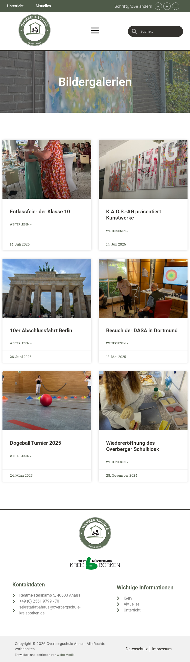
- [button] (158, 6)
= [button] (175, 6)
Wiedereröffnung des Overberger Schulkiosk (132, 446)
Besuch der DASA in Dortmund (142, 330)
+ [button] (166, 6)
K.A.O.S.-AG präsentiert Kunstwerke (133, 215)
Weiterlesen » (21, 224)
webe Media (65, 655)
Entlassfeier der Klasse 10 (40, 212)
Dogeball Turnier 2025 (35, 443)
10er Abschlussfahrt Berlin (41, 330)
